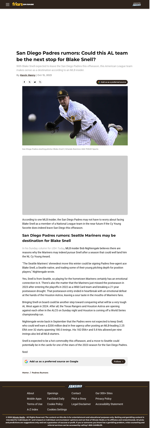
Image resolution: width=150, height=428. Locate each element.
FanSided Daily (55, 398)
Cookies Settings (57, 409)
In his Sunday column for (43, 248)
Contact (76, 393)
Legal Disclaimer (81, 404)
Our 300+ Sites (104, 393)
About (30, 393)
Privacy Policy (103, 398)
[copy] (40, 82)
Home (25, 372)
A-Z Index (32, 409)
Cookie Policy (55, 404)
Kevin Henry (27, 75)
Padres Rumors (40, 372)
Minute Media (18, 417)
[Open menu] (7, 4)
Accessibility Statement (109, 404)
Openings (52, 393)
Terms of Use (34, 404)
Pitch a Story (78, 398)
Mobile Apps (34, 398)
